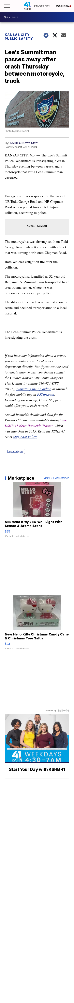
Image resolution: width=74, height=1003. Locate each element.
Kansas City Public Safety (19, 37)
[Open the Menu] (6, 6)
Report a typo (15, 451)
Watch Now (62, 6)
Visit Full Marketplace (56, 478)
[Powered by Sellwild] (63, 710)
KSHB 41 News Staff (24, 143)
